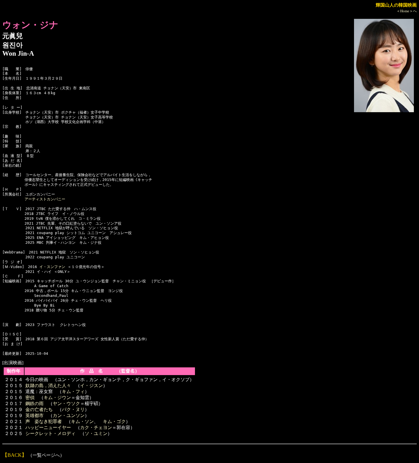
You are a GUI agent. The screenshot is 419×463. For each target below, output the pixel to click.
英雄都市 (34, 415)
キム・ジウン (57, 397)
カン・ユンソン (69, 415)
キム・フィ (73, 391)
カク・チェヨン (96, 427)
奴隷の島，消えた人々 (48, 385)
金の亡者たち (39, 409)
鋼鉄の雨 (34, 403)
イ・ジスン (91, 385)
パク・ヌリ (73, 409)
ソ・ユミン (96, 433)
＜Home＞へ (406, 11)
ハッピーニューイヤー (48, 427)
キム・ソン (82, 421)
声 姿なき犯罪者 (43, 421)
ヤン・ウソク (66, 403)
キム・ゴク (114, 421)
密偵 (29, 397)
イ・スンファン (52, 267)
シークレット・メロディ (50, 433)
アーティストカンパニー (45, 199)
